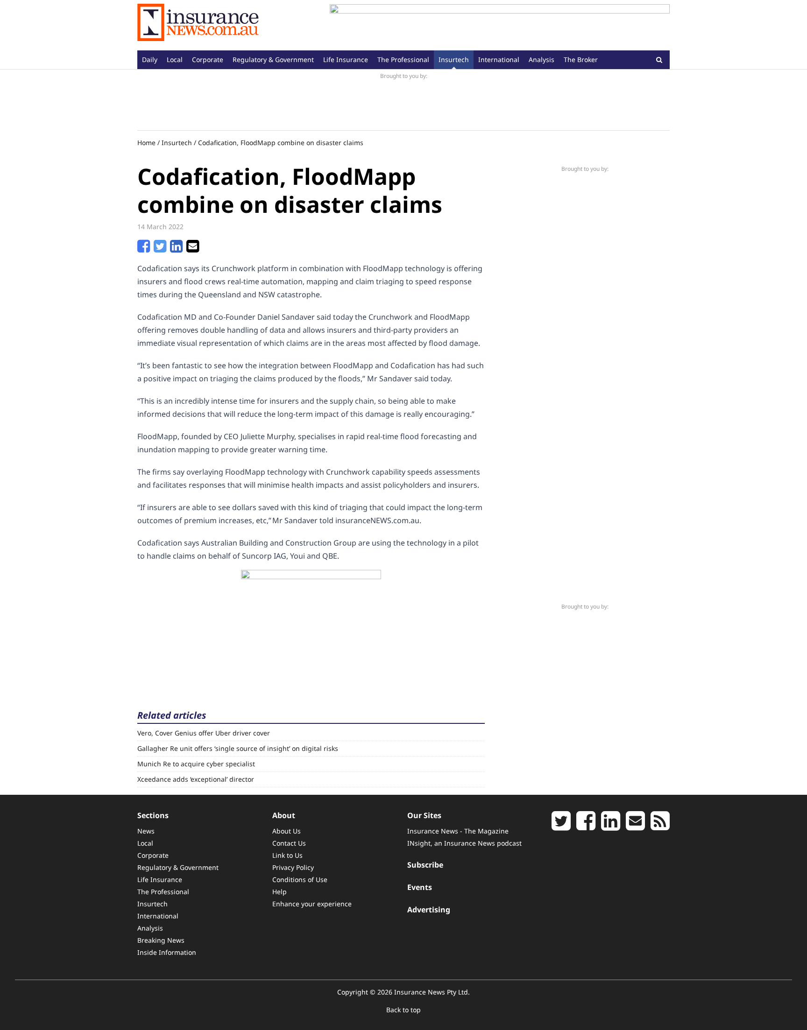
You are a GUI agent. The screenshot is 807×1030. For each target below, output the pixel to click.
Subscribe (425, 865)
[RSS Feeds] (660, 826)
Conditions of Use (299, 879)
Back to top (403, 1009)
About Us (286, 831)
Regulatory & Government (273, 59)
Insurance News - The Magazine (458, 831)
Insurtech (454, 59)
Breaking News (160, 940)
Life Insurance (345, 59)
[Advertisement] (500, 25)
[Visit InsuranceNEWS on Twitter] (561, 826)
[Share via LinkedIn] (176, 249)
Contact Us (289, 843)
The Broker (581, 59)
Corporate (207, 59)
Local (175, 59)
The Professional (403, 59)
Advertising (428, 909)
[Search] (659, 59)
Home (146, 142)
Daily (149, 59)
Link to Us (287, 855)
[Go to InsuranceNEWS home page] (198, 25)
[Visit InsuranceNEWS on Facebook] (585, 826)
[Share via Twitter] (160, 249)
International (498, 59)
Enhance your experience (312, 903)
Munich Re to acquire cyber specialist (196, 763)
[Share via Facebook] (143, 249)
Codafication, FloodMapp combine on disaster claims (280, 142)
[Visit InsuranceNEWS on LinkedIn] (610, 826)
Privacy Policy (293, 867)
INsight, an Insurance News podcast (464, 843)
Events (419, 887)
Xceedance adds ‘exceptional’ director (195, 779)
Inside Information (166, 952)
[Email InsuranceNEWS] (635, 826)
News (146, 831)
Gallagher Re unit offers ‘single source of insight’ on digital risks (237, 748)
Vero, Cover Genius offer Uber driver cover (203, 733)
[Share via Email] (192, 249)
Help (279, 891)
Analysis (541, 59)
